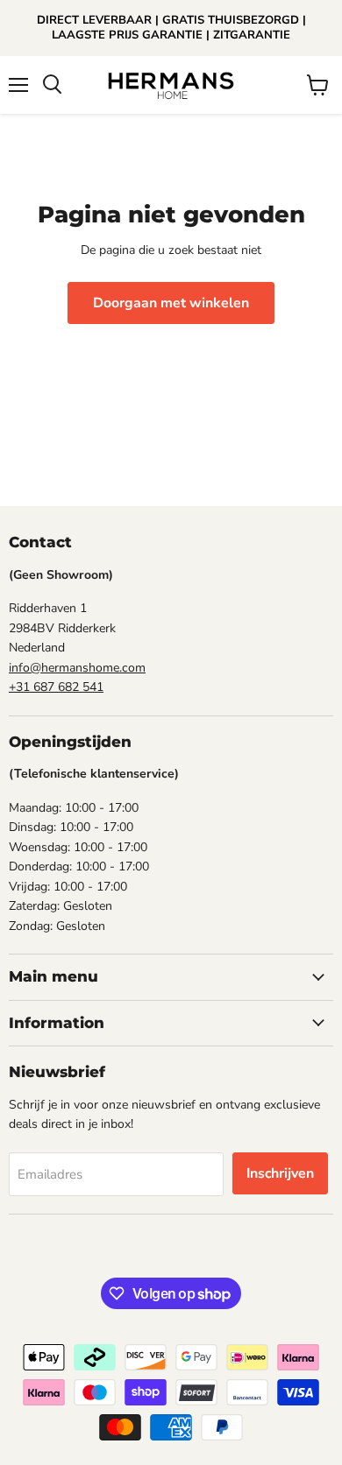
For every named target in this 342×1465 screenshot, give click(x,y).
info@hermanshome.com (77, 667)
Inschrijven (280, 1173)
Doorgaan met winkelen (171, 303)
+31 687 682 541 (56, 687)
